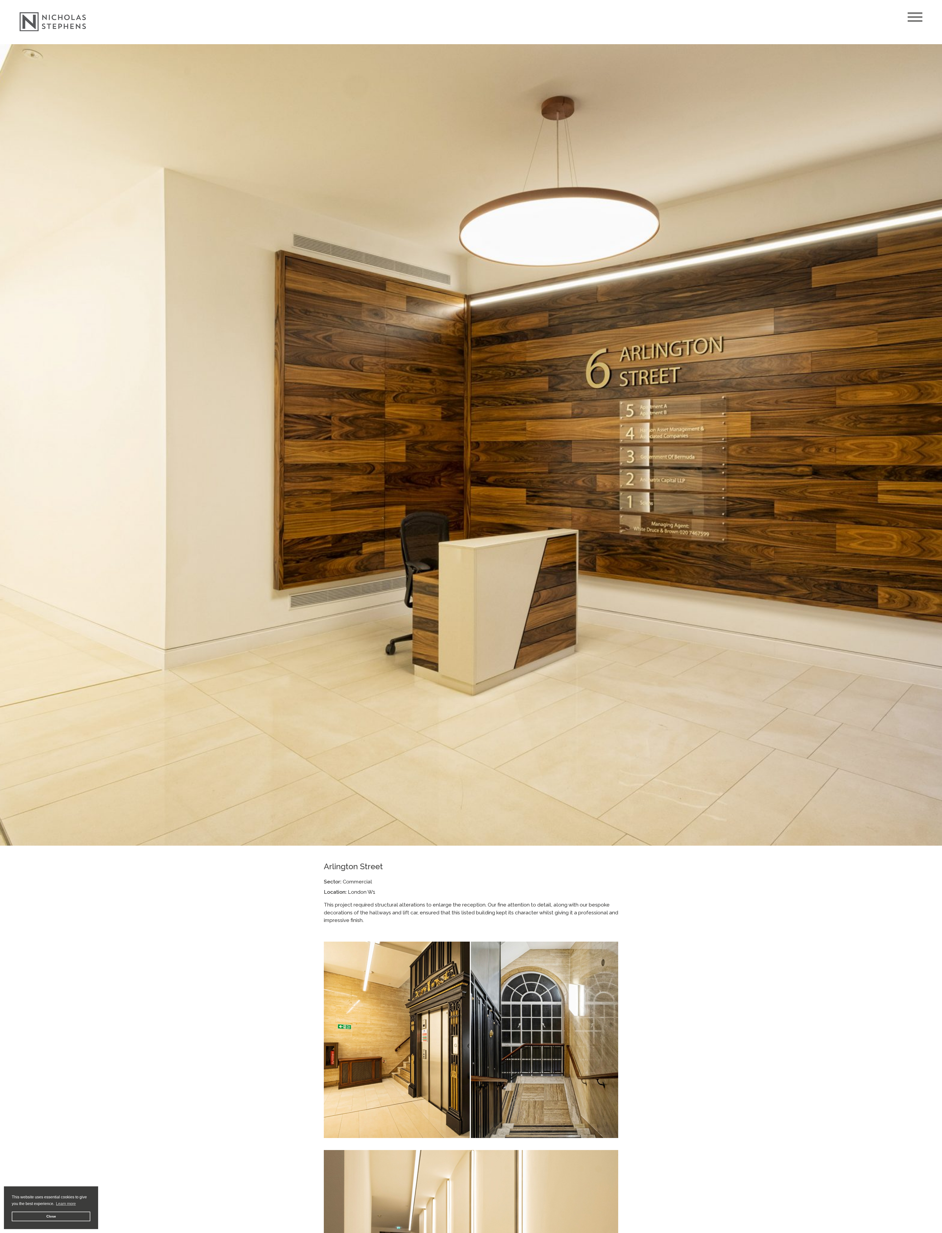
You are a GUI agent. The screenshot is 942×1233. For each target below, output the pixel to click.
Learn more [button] (66, 1204)
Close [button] (51, 1216)
